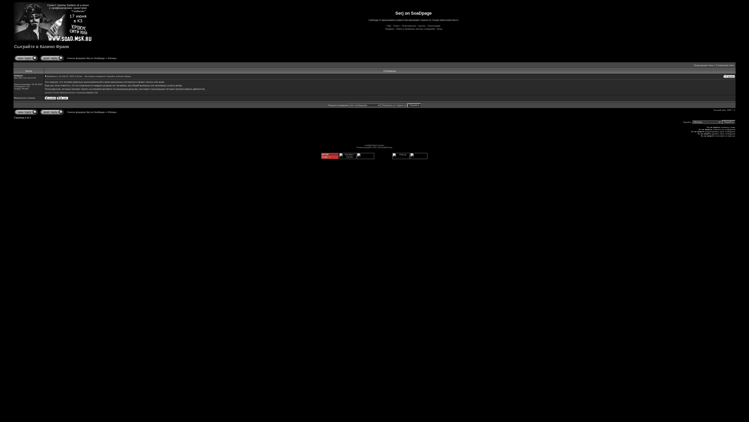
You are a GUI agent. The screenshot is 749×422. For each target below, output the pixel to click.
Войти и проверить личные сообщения (416, 29)
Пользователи (409, 26)
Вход (439, 29)
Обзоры (112, 58)
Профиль (389, 29)
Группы (421, 26)
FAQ (389, 26)
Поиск (396, 26)
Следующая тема (725, 65)
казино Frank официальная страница (65, 92)
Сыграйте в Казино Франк (41, 46)
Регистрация (434, 26)
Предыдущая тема (703, 65)
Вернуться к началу (24, 98)
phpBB (368, 147)
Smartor (381, 145)
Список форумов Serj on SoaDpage (86, 58)
